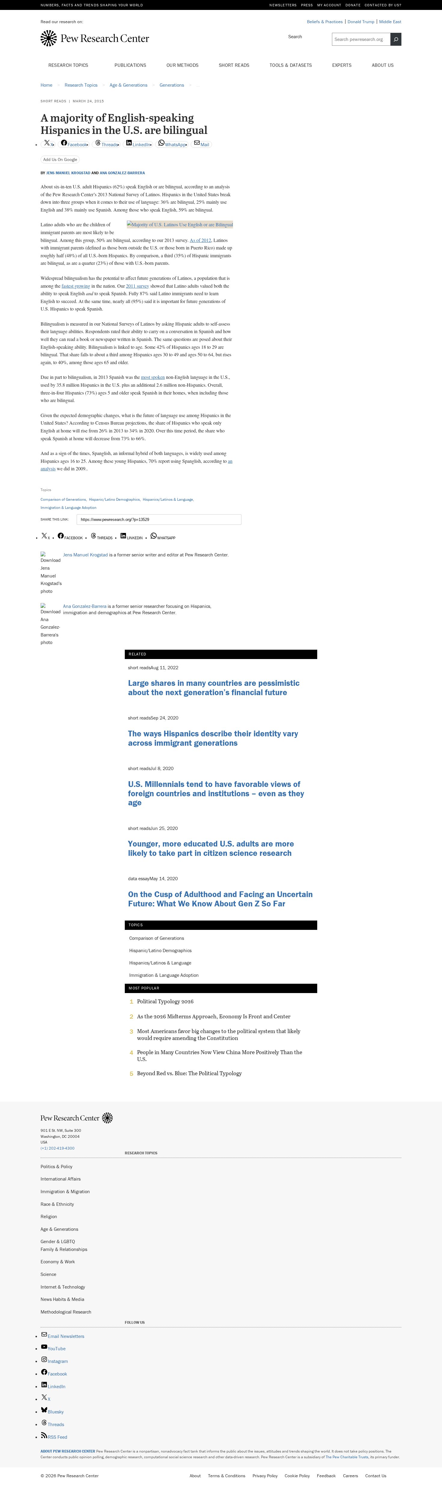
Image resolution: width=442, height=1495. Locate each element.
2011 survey (137, 286)
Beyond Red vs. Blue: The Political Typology (189, 1073)
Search (295, 36)
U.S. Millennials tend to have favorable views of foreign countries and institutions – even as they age (216, 793)
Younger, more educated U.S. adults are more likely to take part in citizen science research (211, 848)
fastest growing (76, 286)
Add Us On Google (60, 159)
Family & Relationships (64, 1249)
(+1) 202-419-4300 (58, 1148)
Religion (49, 1216)
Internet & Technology (63, 1287)
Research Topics (69, 65)
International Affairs (61, 1179)
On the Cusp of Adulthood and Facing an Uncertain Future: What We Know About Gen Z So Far (220, 898)
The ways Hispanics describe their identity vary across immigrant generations (213, 738)
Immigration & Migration (65, 1191)
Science (48, 1274)
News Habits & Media (62, 1299)
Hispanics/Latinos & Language (168, 499)
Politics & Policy (56, 1166)
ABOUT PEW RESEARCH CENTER (68, 1451)
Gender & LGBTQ (58, 1241)
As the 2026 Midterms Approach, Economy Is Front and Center (213, 1016)
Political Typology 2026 (165, 1001)
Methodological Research (66, 1312)
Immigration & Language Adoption (69, 507)
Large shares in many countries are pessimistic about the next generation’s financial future (213, 687)
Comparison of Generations (63, 499)
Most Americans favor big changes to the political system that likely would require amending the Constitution (218, 1035)
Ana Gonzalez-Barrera (122, 173)
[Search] (396, 39)
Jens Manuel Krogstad (68, 173)
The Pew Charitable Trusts (347, 1456)
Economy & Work (58, 1261)
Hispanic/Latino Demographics (114, 499)
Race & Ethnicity (57, 1204)
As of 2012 (200, 240)
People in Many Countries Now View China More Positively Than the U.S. (219, 1056)
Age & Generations (59, 1229)
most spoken (153, 377)
